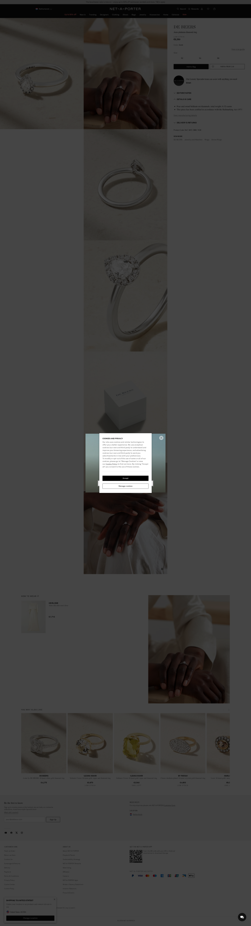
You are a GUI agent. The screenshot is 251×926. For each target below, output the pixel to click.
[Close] (161, 438)
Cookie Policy (111, 464)
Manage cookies (126, 486)
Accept (126, 478)
